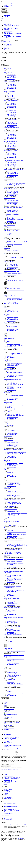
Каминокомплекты (11, 432)
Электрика (6, 37)
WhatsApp (6, 48)
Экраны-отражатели (12, 125)
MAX (5, 49)
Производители (8, 797)
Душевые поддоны (11, 491)
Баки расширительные (12, 444)
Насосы (5, 479)
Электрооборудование (9, 679)
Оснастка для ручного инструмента (16, 601)
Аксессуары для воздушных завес (15, 395)
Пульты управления (12, 123)
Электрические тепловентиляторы (15, 290)
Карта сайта (7, 782)
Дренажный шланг (11, 591)
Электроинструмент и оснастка (12, 626)
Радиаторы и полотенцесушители (12, 379)
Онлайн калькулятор (9, 813)
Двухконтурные (11, 218)
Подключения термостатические (15, 375)
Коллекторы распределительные (15, 345)
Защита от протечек (9, 338)
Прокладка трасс (8, 717)
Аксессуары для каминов (13, 430)
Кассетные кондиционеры (10, 141)
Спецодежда (10, 613)
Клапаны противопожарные (14, 552)
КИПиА (6, 469)
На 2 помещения (11, 93)
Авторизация (7, 15)
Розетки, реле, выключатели (14, 675)
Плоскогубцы (10, 602)
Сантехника (7, 488)
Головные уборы (11, 610)
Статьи (5, 703)
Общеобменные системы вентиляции (13, 540)
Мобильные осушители (13, 265)
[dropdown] (1, 1)
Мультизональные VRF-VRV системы (13, 188)
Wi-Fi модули (10, 122)
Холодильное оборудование (11, 28)
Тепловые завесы (8, 392)
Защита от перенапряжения (14, 683)
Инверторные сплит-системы (11, 81)
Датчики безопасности (12, 672)
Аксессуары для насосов (13, 483)
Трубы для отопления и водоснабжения (17, 513)
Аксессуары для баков (12, 442)
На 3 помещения (11, 95)
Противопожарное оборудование (12, 549)
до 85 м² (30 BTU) (11, 156)
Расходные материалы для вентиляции (13, 559)
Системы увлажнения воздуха (14, 299)
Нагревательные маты (12, 417)
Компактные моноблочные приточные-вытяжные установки (17, 535)
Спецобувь (9, 611)
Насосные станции (11, 641)
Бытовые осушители (12, 264)
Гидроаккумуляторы (12, 445)
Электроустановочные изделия (11, 688)
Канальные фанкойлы (12, 202)
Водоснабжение (8, 31)
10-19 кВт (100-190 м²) (12, 173)
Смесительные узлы (12, 642)
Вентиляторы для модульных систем (16, 544)
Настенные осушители (12, 267)
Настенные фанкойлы (12, 200)
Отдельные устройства (12, 674)
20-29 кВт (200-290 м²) (12, 175)
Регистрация (7, 16)
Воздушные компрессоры (13, 630)
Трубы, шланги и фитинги (10, 509)
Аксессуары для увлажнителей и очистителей (15, 241)
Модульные (9, 227)
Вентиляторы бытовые (12, 542)
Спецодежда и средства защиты (12, 607)
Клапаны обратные (11, 505)
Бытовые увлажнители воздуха (14, 298)
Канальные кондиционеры (10, 131)
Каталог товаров (8, 789)
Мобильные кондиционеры (11, 100)
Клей (8, 619)
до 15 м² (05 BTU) (11, 103)
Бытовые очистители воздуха (14, 273)
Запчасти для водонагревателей (15, 453)
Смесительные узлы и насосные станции (14, 638)
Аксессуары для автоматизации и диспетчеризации (15, 659)
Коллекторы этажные (12, 346)
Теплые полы (7, 411)
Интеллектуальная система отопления (16, 373)
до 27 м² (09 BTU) (11, 76)
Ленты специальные (12, 622)
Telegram (6, 47)
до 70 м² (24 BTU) (11, 154)
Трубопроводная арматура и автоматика (14, 499)
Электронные (10, 425)
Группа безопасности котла (13, 502)
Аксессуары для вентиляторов (14, 561)
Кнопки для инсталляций (13, 495)
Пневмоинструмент (12, 603)
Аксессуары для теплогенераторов (15, 404)
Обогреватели (7, 360)
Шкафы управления (9, 648)
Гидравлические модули (13, 181)
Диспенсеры (7, 248)
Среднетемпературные (12, 311)
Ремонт (5, 719)
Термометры (10, 475)
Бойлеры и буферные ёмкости (14, 354)
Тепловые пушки (8, 402)
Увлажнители (10, 234)
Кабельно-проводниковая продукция (16, 692)
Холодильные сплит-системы (11, 323)
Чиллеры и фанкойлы (9, 198)
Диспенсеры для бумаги (13, 250)
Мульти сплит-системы (9, 91)
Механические (10, 423)
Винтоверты (10, 629)
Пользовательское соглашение (11, 778)
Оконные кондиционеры (10, 110)
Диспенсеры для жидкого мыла (15, 252)
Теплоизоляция (10, 580)
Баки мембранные (8, 440)
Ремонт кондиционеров (10, 809)
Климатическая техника (10, 26)
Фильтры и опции (11, 525)
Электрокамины (8, 427)
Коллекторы (7, 341)
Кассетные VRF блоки (12, 192)
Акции (5, 702)
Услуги (5, 705)
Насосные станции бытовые (14, 484)
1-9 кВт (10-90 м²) (11, 172)
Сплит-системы (8, 72)
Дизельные (9, 407)
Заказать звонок (8, 44)
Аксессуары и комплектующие (14, 353)
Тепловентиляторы (8, 285)
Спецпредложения (8, 798)
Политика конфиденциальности (12, 777)
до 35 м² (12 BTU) (11, 77)
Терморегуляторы (8, 421)
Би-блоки (6, 307)
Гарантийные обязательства (11, 3)
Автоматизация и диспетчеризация (13, 36)
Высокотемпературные (12, 317)
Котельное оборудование (10, 350)
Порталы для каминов (12, 433)
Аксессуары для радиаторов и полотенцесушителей (14, 382)
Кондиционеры (7, 24)
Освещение (9, 694)
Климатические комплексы (10, 254)
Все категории (7, 22)
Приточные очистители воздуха (15, 523)
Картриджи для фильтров (13, 464)
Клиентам (3, 772)
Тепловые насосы (8, 179)
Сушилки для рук (8, 277)
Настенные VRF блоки (12, 191)
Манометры (10, 472)
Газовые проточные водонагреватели (16, 452)
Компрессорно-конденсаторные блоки (13, 169)
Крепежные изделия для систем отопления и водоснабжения (15, 578)
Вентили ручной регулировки (14, 372)
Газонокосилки (10, 632)
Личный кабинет (8, 791)
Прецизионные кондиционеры (11, 214)
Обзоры (6, 794)
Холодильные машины (9, 225)
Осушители (9, 233)
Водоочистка (7, 460)
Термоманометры (11, 473)
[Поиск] (17, 40)
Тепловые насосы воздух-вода (14, 184)
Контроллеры (10, 661)
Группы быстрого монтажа (13, 344)
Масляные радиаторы (12, 365)
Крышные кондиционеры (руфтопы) (13, 207)
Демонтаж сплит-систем (10, 805)
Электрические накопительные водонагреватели (14, 455)
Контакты (6, 6)
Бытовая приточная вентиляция (12, 521)
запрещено (20, 838)
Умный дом (6, 669)
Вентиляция (7, 32)
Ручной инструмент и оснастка (11, 598)
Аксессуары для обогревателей (14, 363)
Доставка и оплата (8, 5)
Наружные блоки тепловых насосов (16, 183)
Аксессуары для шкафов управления (16, 651)
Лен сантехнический (12, 621)
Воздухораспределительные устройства (17, 545)
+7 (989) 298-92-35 (5, 41)
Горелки (9, 356)
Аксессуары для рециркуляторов (15, 257)
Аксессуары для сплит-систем (11, 119)
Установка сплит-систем (10, 803)
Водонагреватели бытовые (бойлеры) (13, 449)
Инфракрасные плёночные (13, 414)
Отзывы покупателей (9, 796)
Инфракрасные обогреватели (14, 364)
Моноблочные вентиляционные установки (15, 528)
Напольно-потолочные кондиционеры (13, 160)
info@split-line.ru (8, 45)
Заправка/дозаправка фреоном (11, 722)
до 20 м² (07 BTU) (11, 75)
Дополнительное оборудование (15, 463)
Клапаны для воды (11, 465)
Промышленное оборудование (11, 25)
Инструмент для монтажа (13, 511)
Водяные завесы (11, 396)
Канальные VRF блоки (12, 194)
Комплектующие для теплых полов (16, 415)
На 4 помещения (11, 96)
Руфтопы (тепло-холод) (12, 210)
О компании (7, 701)
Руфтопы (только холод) (13, 211)
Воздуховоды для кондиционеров (15, 590)
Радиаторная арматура (9, 369)
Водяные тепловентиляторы (14, 288)
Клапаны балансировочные (14, 503)
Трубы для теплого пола (13, 514)
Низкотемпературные (12, 310)
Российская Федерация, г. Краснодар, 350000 (15, 824)
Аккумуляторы (10, 682)
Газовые (9, 406)
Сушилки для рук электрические (15, 280)
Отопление (6, 29)
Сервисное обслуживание (10, 714)
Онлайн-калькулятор (9, 728)
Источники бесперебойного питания (16, 684)
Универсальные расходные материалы (13, 617)
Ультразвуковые (11, 300)
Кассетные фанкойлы (12, 203)
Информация (4, 786)
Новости (6, 793)
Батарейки (9, 691)
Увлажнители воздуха (9, 295)
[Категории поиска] (1, 20)
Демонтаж (6, 711)
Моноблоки (7, 314)
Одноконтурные (11, 217)
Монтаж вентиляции (9, 725)
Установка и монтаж (9, 709)
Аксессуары (10, 530)
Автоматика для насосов (13, 482)
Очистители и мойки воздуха (11, 271)
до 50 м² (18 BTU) (11, 137)
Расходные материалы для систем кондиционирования (12, 586)
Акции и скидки (8, 780)
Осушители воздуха (9, 261)
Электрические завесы (12, 398)
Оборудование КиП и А (13, 663)
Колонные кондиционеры (10, 150)
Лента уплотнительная (12, 565)
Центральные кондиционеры (11, 230)
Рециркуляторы (10, 258)
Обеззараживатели (11, 275)
